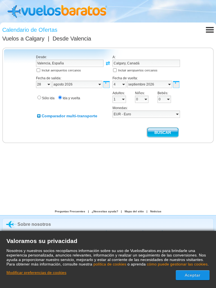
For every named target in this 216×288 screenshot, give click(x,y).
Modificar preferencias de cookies (36, 272)
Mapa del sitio (134, 211)
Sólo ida (48, 98)
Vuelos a (23, 38)
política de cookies (109, 264)
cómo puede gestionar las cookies (177, 264)
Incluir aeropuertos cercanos (61, 70)
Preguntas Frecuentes (70, 211)
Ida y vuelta (71, 98)
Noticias (155, 211)
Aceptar (193, 275)
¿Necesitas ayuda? (105, 211)
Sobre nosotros (34, 224)
